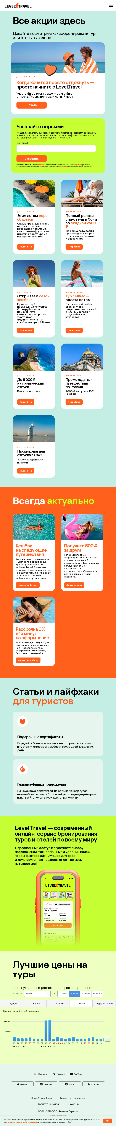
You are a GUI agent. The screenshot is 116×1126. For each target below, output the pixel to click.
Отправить (31, 158)
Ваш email (22, 142)
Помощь (73, 1104)
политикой (22, 1122)
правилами (33, 1122)
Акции (63, 1098)
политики (63, 166)
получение (77, 165)
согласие (41, 165)
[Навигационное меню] (111, 5)
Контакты (79, 1098)
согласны (10, 1122)
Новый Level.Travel (41, 1098)
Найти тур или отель (48, 1104)
